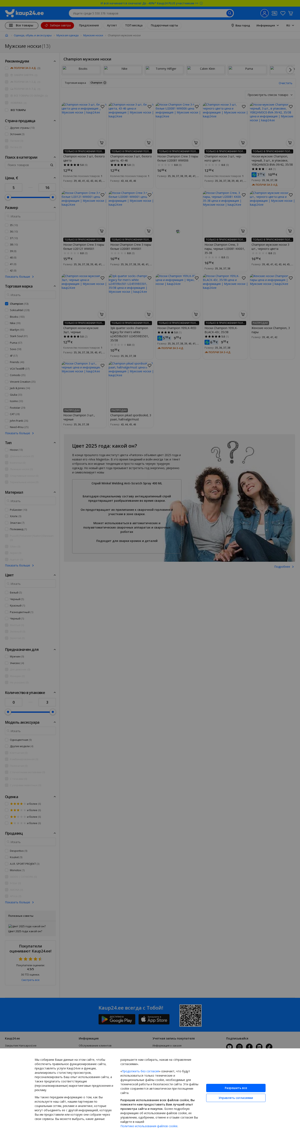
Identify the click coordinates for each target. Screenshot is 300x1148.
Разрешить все (236, 1088)
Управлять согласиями (236, 1098)
